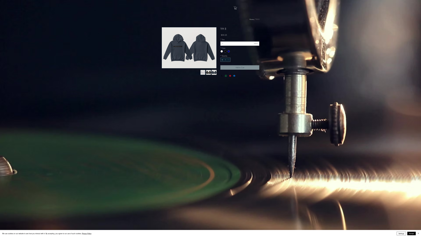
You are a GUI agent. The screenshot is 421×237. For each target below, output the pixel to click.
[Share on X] (221, 76)
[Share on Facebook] (234, 76)
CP (16, 7)
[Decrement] (228, 60)
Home (251, 19)
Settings (401, 233)
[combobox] (239, 43)
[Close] (418, 233)
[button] (235, 7)
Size (222, 39)
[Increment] (222, 60)
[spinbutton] (225, 60)
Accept (411, 233)
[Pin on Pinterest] (230, 76)
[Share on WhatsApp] (226, 76)
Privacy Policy (86, 233)
